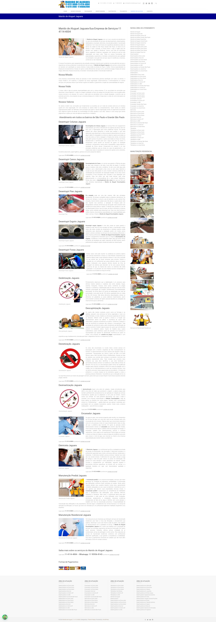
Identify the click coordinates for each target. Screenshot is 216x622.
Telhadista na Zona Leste (137, 130)
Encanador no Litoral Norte (137, 108)
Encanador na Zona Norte (137, 95)
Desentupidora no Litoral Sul (138, 69)
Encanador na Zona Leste (137, 93)
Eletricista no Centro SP (136, 119)
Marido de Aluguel (137, 11)
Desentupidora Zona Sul (137, 58)
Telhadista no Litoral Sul (136, 143)
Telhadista (123, 11)
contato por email (85, 155)
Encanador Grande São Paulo (138, 104)
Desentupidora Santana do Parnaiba (146, 607)
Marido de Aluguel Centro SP (138, 35)
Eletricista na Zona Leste (137, 111)
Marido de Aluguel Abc (136, 33)
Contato (149, 11)
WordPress (106, 619)
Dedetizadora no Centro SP (137, 82)
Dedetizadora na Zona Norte (138, 76)
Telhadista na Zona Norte (137, 132)
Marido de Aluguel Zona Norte (138, 48)
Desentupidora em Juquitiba (144, 591)
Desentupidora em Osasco (143, 589)
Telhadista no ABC (135, 139)
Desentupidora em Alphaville (144, 585)
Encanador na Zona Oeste (137, 97)
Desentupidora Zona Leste (137, 56)
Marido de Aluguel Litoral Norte (138, 41)
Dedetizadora (100, 11)
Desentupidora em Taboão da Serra (146, 602)
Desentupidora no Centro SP (138, 63)
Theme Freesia (91, 619)
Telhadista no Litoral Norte (137, 145)
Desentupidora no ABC (136, 65)
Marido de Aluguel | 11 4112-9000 (71, 619)
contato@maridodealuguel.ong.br (133, 3)
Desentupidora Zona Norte (137, 61)
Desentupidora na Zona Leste (66, 585)
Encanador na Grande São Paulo (93, 596)
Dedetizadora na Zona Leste (66, 598)
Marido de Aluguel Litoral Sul (138, 43)
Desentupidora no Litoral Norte (138, 71)
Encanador (88, 11)
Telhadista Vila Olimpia (116, 591)
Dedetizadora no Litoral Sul (137, 87)
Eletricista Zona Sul (135, 117)
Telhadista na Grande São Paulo (139, 141)
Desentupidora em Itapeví (143, 604)
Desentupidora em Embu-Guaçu (145, 593)
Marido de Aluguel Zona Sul (137, 52)
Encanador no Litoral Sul (137, 106)
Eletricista (112, 11)
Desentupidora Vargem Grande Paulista (147, 598)
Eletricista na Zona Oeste (137, 115)
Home (65, 11)
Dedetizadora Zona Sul (136, 80)
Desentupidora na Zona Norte (66, 587)
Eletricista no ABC (135, 121)
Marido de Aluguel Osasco (137, 45)
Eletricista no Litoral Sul (136, 124)
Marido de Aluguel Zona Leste (138, 46)
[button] (4, 617)
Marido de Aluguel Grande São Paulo (140, 37)
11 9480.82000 (118, 3)
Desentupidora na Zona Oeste (138, 59)
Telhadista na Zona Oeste (137, 134)
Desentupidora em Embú (143, 600)
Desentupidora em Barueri (143, 606)
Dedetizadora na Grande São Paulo (139, 85)
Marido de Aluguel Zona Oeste (138, 50)
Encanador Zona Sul (135, 98)
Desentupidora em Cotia (143, 596)
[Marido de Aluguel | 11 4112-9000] (75, 4)
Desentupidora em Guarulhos (144, 587)
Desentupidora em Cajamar (144, 609)
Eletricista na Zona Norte (137, 113)
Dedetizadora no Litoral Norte (138, 89)
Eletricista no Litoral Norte (137, 126)
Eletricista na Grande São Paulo (139, 123)
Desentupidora (76, 11)
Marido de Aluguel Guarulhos (138, 39)
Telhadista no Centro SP (137, 137)
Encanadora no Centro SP (137, 100)
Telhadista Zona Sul (135, 136)
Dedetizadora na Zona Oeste (138, 78)
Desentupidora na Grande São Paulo (140, 67)
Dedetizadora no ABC (136, 84)
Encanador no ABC (135, 102)
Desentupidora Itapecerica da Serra (146, 594)
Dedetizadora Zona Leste (137, 74)
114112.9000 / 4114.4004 (106, 3)
